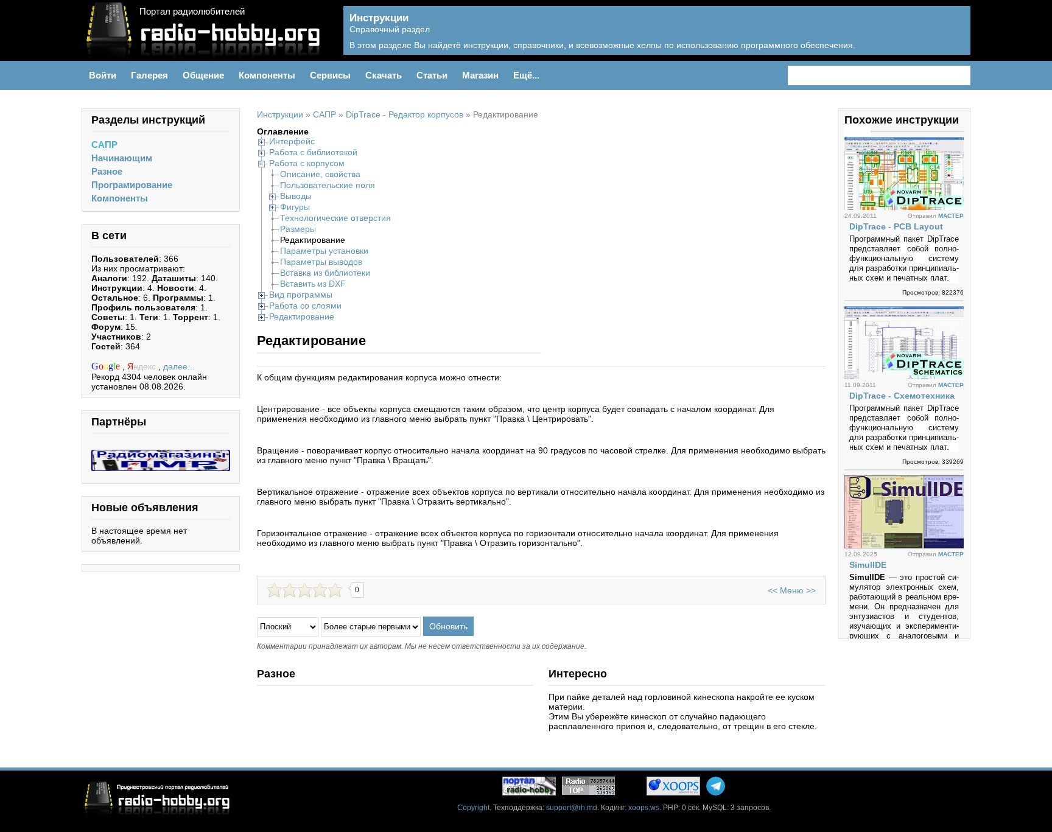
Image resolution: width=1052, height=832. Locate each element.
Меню (792, 590)
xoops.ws (643, 807)
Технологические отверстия (335, 218)
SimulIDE (867, 565)
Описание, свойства (320, 174)
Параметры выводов (321, 262)
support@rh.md (571, 807)
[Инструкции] (952, 37)
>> (811, 590)
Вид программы (300, 294)
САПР (104, 144)
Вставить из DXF (313, 283)
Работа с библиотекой (313, 152)
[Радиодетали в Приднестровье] (160, 455)
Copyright (473, 807)
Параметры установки (324, 251)
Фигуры (295, 207)
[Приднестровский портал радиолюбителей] (529, 786)
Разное (106, 171)
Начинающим (121, 158)
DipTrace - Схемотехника (902, 395)
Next (864, 130)
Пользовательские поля (327, 185)
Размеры (298, 229)
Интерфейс (292, 141)
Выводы (296, 196)
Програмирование (131, 185)
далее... (179, 366)
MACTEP (951, 215)
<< (772, 590)
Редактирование (301, 316)
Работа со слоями (305, 305)
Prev (850, 130)
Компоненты (119, 198)
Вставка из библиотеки (325, 273)
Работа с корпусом (307, 163)
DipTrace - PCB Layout (896, 226)
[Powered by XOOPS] (673, 786)
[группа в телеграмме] (715, 786)
